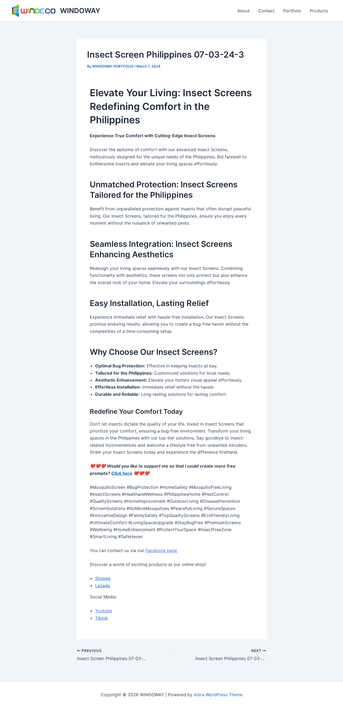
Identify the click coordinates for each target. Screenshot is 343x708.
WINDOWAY (80, 10)
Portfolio (292, 10)
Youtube (103, 610)
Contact (266, 10)
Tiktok (101, 618)
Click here (121, 473)
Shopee (102, 578)
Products (319, 10)
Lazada (102, 585)
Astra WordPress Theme (218, 694)
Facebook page (161, 550)
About (243, 10)
